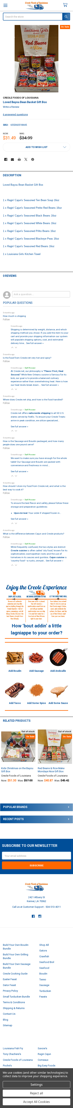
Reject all (36, 1093)
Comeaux (43, 1059)
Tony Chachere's (12, 1054)
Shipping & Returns (14, 1008)
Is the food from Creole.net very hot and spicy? (27, 357)
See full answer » (34, 343)
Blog (5, 1019)
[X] (26, 159)
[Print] (19, 159)
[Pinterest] (32, 159)
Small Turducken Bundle (16, 996)
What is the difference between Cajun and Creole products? (33, 533)
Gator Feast (9, 985)
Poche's (7, 1065)
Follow (6, 319)
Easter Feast (10, 979)
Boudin (43, 973)
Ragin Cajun (44, 1054)
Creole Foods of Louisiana (18, 1059)
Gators (43, 950)
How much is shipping (14, 316)
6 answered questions (15, 114)
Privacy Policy (10, 990)
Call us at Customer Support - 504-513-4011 (36, 906)
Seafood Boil (46, 962)
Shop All (44, 944)
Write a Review (11, 106)
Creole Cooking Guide (15, 973)
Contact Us (9, 1013)
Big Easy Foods (46, 1065)
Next (69, 758)
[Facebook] (6, 159)
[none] (36, 59)
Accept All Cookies (36, 1102)
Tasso (42, 979)
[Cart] (67, 5)
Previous (4, 758)
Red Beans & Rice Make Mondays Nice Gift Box (51, 770)
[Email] (12, 159)
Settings (37, 1084)
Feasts (43, 996)
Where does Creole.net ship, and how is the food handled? (33, 399)
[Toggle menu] (5, 5)
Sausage (44, 985)
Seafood (44, 967)
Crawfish (44, 956)
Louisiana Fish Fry (13, 1048)
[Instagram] (40, 916)
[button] (36, 147)
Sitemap (7, 1025)
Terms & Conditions (14, 1002)
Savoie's (42, 1048)
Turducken (45, 991)
